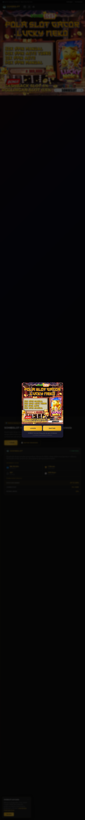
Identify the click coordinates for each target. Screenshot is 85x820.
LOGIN (33, 428)
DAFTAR (52, 428)
